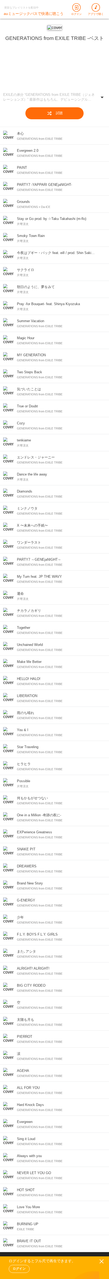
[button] (54, 98)
